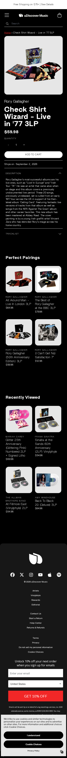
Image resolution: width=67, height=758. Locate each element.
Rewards (35, 600)
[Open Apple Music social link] (50, 575)
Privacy (35, 643)
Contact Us (35, 614)
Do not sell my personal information (36, 647)
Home (7, 33)
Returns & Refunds (35, 628)
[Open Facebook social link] (12, 575)
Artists (36, 591)
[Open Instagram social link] (31, 575)
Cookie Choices (35, 652)
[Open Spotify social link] (59, 575)
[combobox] (33, 24)
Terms (36, 638)
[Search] (7, 24)
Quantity (10, 138)
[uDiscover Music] (33, 15)
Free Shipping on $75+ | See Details (34, 4)
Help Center (36, 623)
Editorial (36, 605)
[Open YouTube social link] (40, 575)
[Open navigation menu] (7, 15)
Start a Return (35, 618)
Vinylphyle (36, 595)
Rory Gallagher (16, 101)
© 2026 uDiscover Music (36, 582)
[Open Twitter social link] (22, 575)
